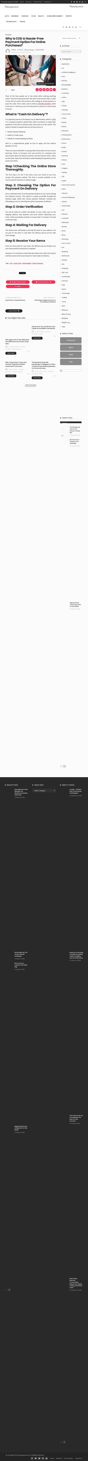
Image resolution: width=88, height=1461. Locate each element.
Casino (64, 97)
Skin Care (65, 272)
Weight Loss (66, 322)
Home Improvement (54, 16)
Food (33, 16)
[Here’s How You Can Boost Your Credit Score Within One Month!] (44, 323)
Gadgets (65, 168)
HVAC (64, 189)
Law (63, 210)
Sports (69, 16)
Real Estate (65, 256)
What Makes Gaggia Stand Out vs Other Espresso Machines (45, 301)
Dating (64, 122)
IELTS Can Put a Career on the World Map (74, 441)
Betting (64, 80)
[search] (85, 2)
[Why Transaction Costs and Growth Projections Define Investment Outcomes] (17, 359)
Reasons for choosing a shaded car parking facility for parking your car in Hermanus (76, 955)
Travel (22, 22)
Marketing (65, 222)
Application (65, 64)
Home (22, 2)
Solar (63, 285)
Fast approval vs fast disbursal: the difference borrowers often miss (17, 342)
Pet (63, 247)
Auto (7, 16)
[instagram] (79, 2)
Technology (11, 22)
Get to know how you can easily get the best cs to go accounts (76, 1118)
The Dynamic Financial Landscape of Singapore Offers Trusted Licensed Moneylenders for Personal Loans (43, 365)
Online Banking (26, 263)
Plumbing (65, 251)
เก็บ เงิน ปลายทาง (45, 104)
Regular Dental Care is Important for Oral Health (75, 604)
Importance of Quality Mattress (15, 300)
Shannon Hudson (17, 371)
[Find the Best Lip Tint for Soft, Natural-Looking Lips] (9, 954)
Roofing (64, 260)
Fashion (25, 16)
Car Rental (65, 93)
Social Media (66, 276)
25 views (9, 371)
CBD (63, 101)
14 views (35, 373)
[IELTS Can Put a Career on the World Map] (64, 519)
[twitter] (74, 2)
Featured (65, 156)
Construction (66, 114)
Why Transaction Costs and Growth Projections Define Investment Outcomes (15, 364)
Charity (64, 105)
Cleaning (65, 110)
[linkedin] (82, 2)
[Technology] (71, 340)
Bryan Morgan (30, 50)
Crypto (64, 118)
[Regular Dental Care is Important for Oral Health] (64, 682)
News (64, 235)
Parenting (65, 239)
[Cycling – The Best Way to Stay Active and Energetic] (64, 869)
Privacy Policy (37, 2)
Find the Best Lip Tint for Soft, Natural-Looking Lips (20, 954)
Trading (64, 297)
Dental (64, 126)
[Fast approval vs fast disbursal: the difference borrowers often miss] (17, 330)
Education (65, 131)
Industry (65, 193)
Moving (64, 226)
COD (53, 119)
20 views (35, 334)
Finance (9, 34)
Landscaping (66, 206)
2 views (9, 349)
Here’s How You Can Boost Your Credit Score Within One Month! (43, 327)
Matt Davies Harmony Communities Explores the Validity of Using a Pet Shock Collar (76, 1283)
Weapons (65, 310)
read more (11, 353)
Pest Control (66, 243)
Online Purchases (37, 263)
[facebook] (71, 2)
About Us (29, 2)
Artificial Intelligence (69, 72)
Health (41, 16)
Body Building (66, 85)
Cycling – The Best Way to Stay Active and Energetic (75, 791)
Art (63, 68)
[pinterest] (77, 2)
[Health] (71, 347)
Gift (63, 176)
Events (64, 143)
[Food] (71, 362)
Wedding (65, 318)
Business (14, 16)
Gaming (64, 172)
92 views (13, 49)
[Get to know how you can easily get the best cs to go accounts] (64, 1195)
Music (64, 231)
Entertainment (67, 135)
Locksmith (65, 218)
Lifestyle (65, 214)
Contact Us (47, 2)
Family (64, 147)
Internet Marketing (68, 197)
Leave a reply (13, 311)
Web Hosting (66, 314)
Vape (63, 306)
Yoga (63, 326)
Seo (63, 264)
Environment (66, 139)
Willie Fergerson (17, 349)
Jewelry (64, 201)
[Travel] (71, 355)
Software (65, 281)
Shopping (65, 268)
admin (41, 334)
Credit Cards (17, 263)
